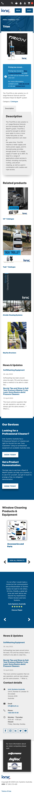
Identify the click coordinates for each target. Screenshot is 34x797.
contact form (20, 86)
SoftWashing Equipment (14, 370)
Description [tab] (9, 108)
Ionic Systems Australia (16, 689)
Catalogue (11, 19)
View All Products (17, 560)
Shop (29, 10)
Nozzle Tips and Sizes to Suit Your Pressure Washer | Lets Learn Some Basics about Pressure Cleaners (15, 391)
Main (18, 10)
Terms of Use (6, 791)
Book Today (10, 455)
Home (5, 19)
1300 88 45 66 (24, 84)
